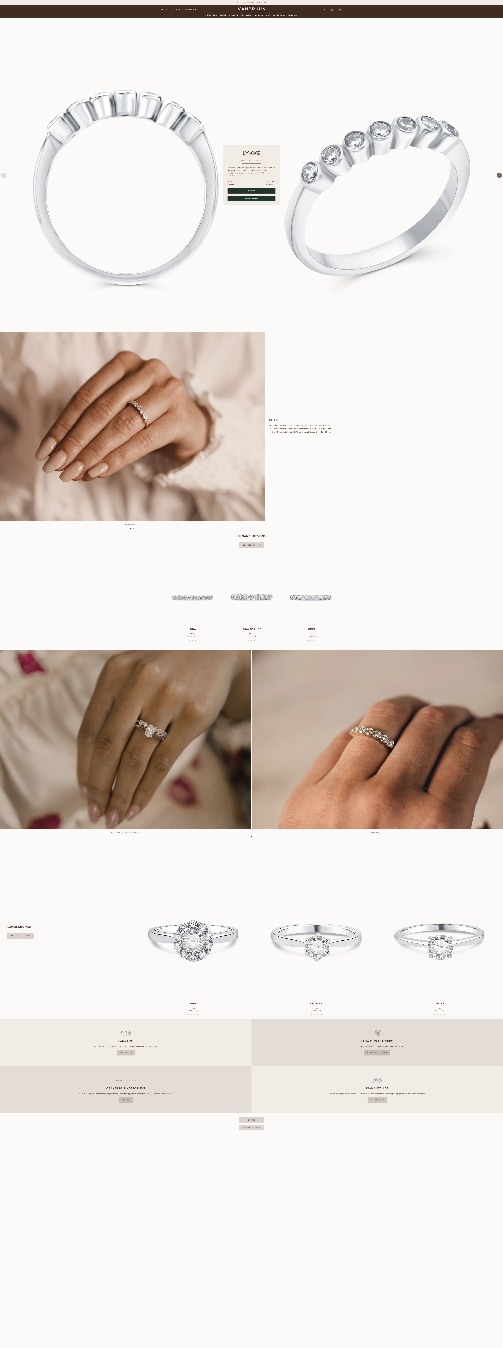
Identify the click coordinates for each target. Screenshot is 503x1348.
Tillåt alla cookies (300, 1325)
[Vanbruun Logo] (251, 8)
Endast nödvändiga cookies (300, 1333)
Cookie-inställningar (300, 1340)
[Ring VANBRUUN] (332, 9)
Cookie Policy (237, 1346)
